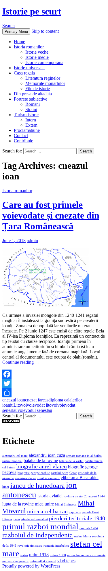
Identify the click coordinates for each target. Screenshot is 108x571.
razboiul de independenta (37, 535)
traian (24, 555)
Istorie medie (37, 57)
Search (8, 25)
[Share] (54, 392)
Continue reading (20, 362)
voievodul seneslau (35, 410)
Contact (21, 135)
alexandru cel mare (15, 455)
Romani (32, 104)
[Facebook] (54, 374)
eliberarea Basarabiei (79, 477)
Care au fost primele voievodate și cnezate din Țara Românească (50, 215)
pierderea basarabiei (34, 519)
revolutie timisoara (30, 545)
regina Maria (82, 536)
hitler (5, 486)
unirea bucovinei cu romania (86, 555)
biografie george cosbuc (34, 472)
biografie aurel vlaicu (41, 466)
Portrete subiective (30, 99)
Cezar (73, 472)
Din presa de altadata (33, 93)
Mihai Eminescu (66, 504)
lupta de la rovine (18, 503)
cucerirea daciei (25, 478)
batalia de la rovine (41, 460)
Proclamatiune (27, 130)
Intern (30, 119)
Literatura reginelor (42, 78)
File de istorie (37, 88)
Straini (31, 109)
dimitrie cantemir (48, 478)
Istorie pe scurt (31, 11)
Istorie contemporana (44, 62)
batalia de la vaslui (71, 461)
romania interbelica (56, 545)
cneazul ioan (13, 399)
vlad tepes (66, 560)
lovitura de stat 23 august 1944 (84, 496)
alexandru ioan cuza (47, 455)
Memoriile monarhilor (45, 83)
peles (17, 519)
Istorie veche (36, 52)
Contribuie (23, 140)
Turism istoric (26, 114)
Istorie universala (29, 67)
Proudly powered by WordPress (31, 565)
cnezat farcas (36, 399)
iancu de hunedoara (37, 485)
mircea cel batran (47, 511)
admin (32, 240)
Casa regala (24, 72)
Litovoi (20, 405)
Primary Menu (16, 31)
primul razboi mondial (40, 526)
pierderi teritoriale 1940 (77, 518)
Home (19, 41)
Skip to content (45, 31)
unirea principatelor (15, 561)
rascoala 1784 (88, 528)
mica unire (44, 503)
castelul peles (59, 472)
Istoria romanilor (29, 46)
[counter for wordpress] (11, 421)
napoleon (75, 512)
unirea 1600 (58, 555)
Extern (31, 125)
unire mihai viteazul (43, 561)
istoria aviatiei (49, 495)
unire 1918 (39, 554)
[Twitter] (54, 383)
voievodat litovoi (42, 405)
